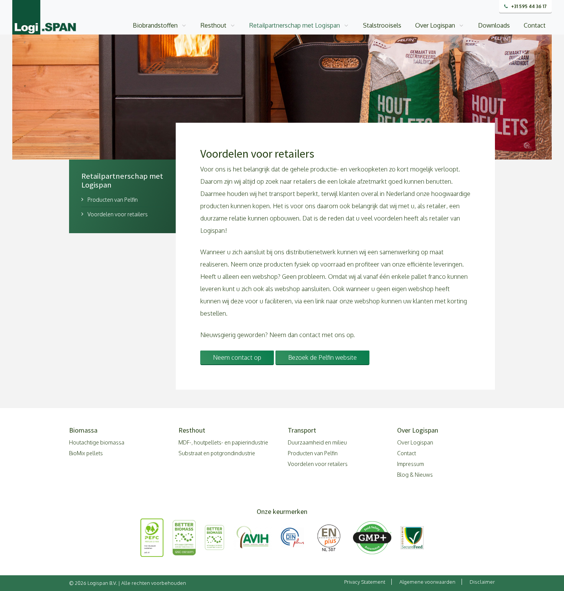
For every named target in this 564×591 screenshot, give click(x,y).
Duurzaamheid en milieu (317, 442)
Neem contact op (237, 357)
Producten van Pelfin (112, 199)
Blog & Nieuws (415, 474)
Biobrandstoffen (155, 25)
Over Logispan (435, 25)
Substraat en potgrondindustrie (216, 453)
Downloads (494, 25)
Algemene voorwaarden (427, 582)
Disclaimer (482, 582)
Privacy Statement (364, 582)
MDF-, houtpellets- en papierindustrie (223, 442)
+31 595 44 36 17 (528, 6)
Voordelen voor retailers (117, 214)
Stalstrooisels (382, 25)
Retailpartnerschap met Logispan (294, 25)
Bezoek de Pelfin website (322, 357)
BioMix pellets (86, 453)
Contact (535, 25)
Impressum (410, 464)
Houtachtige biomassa (96, 442)
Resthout (213, 25)
